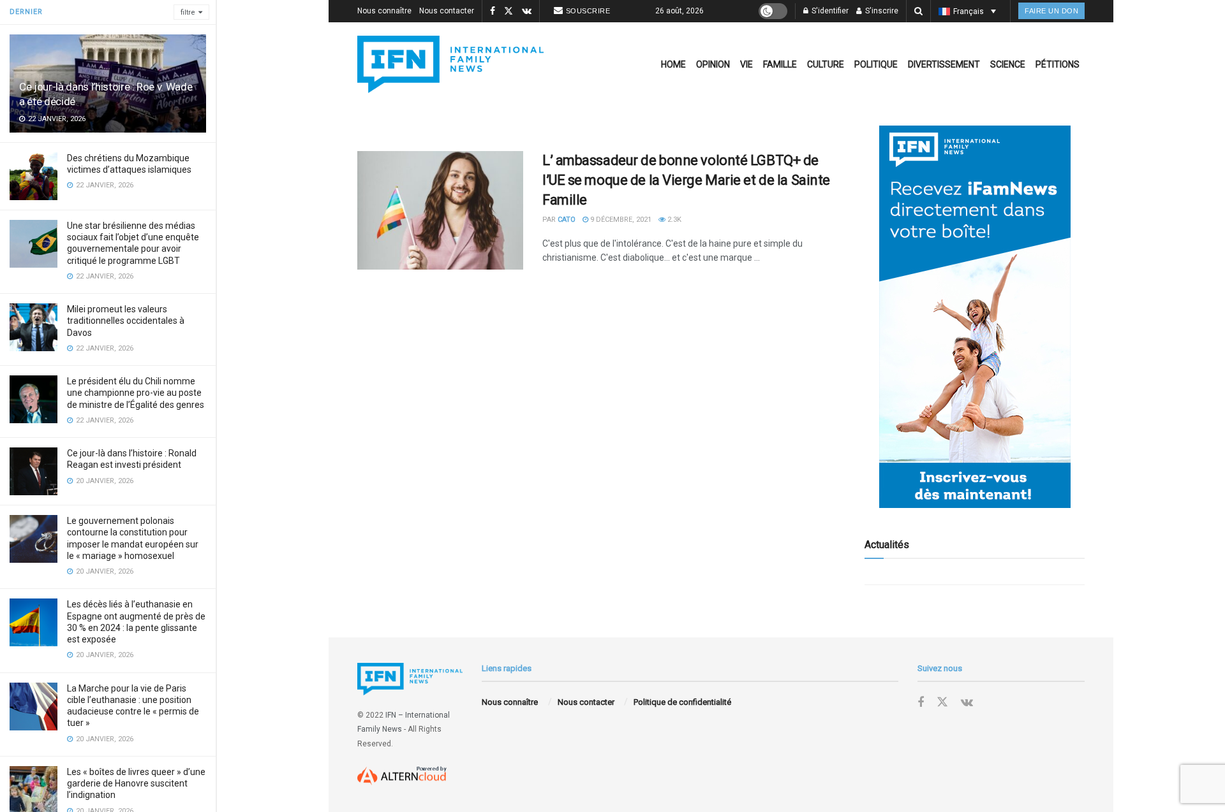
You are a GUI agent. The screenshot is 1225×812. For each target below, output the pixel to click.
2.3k (673, 219)
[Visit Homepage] (450, 64)
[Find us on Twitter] (508, 11)
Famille (780, 64)
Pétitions (1058, 64)
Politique (876, 64)
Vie (746, 64)
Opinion (713, 64)
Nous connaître (384, 10)
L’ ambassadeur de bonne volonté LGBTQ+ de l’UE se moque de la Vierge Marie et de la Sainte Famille (686, 180)
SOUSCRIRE (588, 11)
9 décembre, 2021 (619, 219)
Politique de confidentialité (682, 702)
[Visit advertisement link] (975, 317)
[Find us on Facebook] (492, 11)
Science (1007, 64)
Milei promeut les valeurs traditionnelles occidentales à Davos (125, 320)
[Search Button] (918, 11)
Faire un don (1051, 11)
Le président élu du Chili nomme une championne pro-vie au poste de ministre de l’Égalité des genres (135, 392)
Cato (566, 219)
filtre (188, 12)
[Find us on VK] (526, 11)
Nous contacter (446, 10)
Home (673, 64)
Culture (825, 64)
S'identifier (829, 10)
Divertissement (944, 64)
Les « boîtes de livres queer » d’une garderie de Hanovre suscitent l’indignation (136, 783)
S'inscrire (880, 10)
